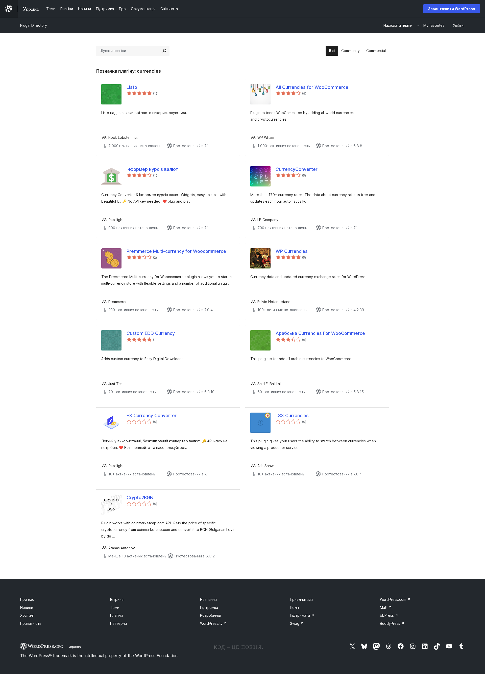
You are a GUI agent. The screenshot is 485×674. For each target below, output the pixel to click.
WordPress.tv (213, 623)
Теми (114, 607)
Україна (74, 647)
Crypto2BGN (140, 497)
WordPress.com (395, 599)
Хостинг (27, 615)
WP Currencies (292, 251)
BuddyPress (392, 623)
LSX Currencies (292, 415)
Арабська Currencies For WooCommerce (320, 333)
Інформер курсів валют (152, 169)
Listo (132, 87)
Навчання (208, 599)
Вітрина (117, 599)
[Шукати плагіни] (164, 51)
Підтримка (209, 607)
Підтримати (302, 615)
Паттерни (118, 623)
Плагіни (116, 615)
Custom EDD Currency (151, 333)
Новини (26, 607)
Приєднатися (301, 599)
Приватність (30, 623)
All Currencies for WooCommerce (312, 87)
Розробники (210, 615)
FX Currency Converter (152, 415)
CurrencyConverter (297, 169)
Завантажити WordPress (451, 9)
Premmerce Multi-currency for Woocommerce (176, 251)
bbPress (389, 615)
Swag (297, 623)
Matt (386, 607)
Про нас (27, 599)
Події (294, 607)
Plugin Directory (33, 25)
